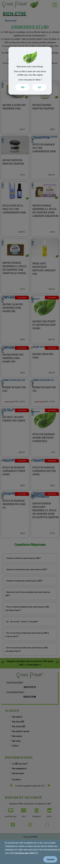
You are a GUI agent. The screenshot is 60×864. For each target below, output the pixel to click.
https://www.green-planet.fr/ (25, 853)
